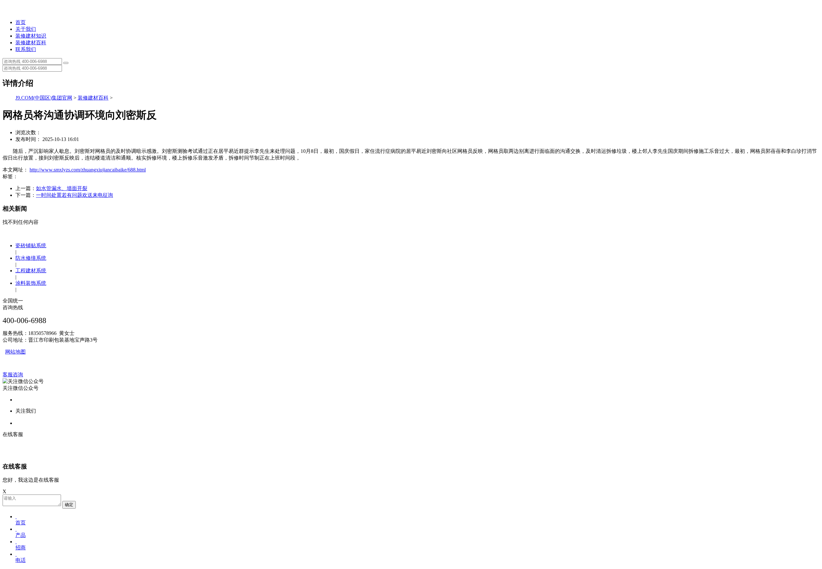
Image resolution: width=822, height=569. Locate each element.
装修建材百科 (30, 42)
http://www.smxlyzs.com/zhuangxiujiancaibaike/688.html (88, 169)
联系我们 (25, 49)
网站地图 (15, 352)
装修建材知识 (30, 36)
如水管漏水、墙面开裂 (61, 188)
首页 (20, 22)
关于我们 (25, 29)
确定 (69, 504)
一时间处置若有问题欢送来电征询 (74, 195)
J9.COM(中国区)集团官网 (43, 98)
